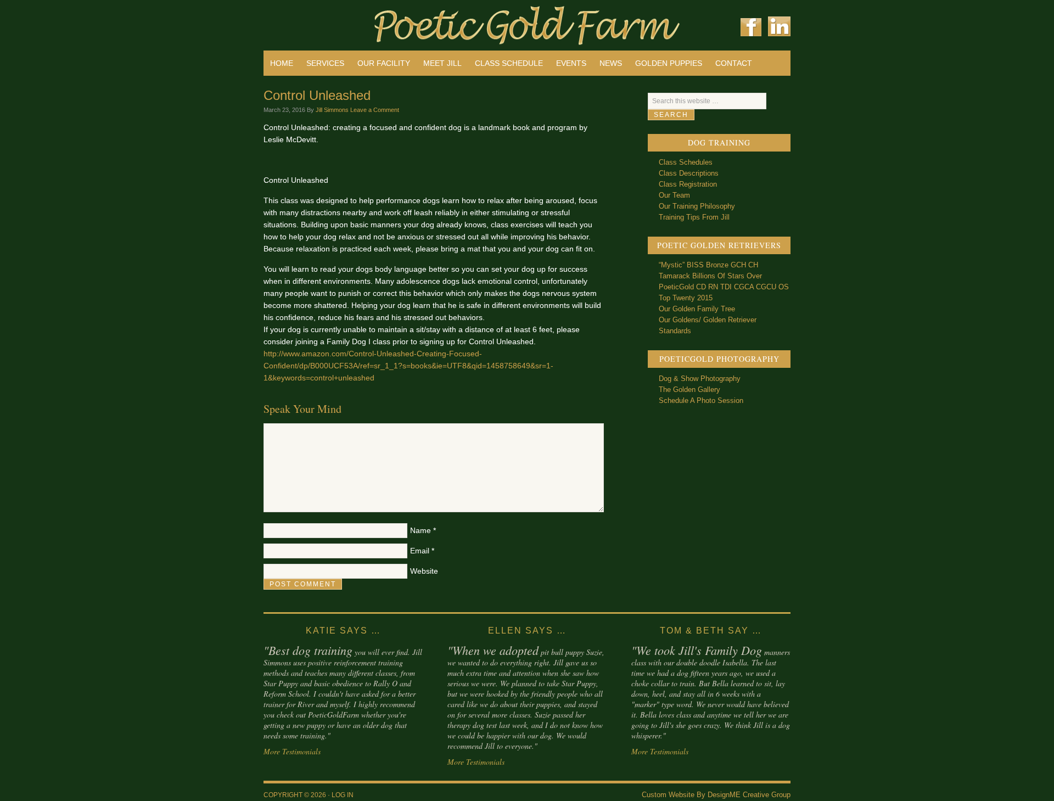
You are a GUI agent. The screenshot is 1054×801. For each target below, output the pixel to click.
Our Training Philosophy (697, 206)
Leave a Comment (374, 110)
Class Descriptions (689, 173)
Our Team (674, 195)
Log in (343, 795)
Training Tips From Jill (694, 217)
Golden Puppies (668, 63)
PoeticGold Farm (395, 22)
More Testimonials (292, 751)
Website (424, 571)
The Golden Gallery (689, 389)
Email (419, 550)
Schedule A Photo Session (701, 400)
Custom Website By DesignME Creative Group (716, 795)
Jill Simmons (332, 110)
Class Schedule (509, 63)
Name (420, 530)
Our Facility (383, 63)
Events (571, 63)
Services (325, 63)
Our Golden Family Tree (697, 309)
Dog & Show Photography (700, 378)
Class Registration (688, 184)
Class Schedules (686, 162)
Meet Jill (442, 63)
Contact (733, 63)
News (610, 63)
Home (281, 63)
